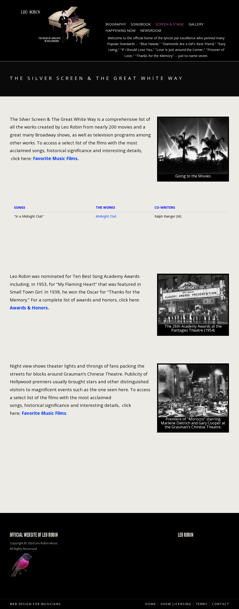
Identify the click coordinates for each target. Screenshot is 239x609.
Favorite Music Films (55, 158)
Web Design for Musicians (35, 604)
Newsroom (150, 30)
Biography (115, 24)
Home (150, 604)
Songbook (141, 24)
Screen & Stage (169, 24)
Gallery (196, 24)
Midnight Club (106, 216)
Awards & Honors (29, 308)
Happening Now (120, 30)
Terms (201, 604)
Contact (220, 604)
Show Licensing (176, 604)
